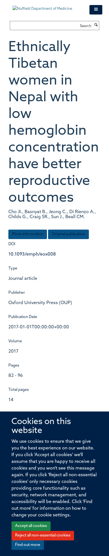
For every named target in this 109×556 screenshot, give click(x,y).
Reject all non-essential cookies (42, 535)
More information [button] (27, 234)
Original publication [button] (68, 234)
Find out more (27, 545)
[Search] (96, 25)
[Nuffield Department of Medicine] (47, 6)
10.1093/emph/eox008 (32, 254)
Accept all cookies (31, 526)
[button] (95, 10)
